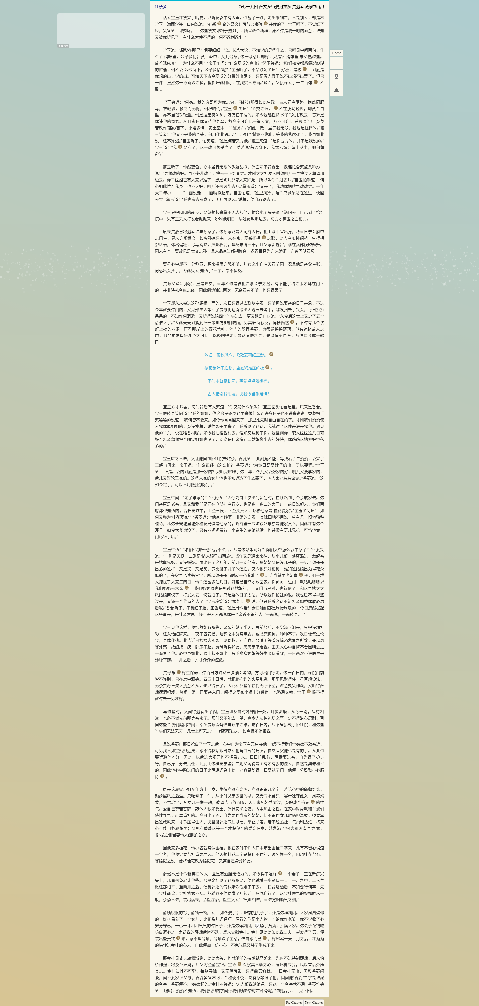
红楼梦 (161, 7)
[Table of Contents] (336, 63)
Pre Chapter (294, 1002)
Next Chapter (314, 1002)
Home (336, 53)
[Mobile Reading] (336, 76)
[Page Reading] (336, 89)
